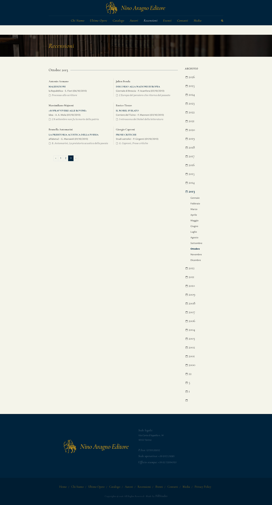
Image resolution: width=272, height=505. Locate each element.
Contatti (172, 487)
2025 (191, 85)
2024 (191, 94)
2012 (191, 268)
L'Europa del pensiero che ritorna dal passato (144, 95)
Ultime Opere (96, 487)
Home (63, 487)
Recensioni (144, 487)
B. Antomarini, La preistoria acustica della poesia (79, 143)
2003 (191, 338)
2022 (191, 112)
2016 (191, 165)
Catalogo (114, 487)
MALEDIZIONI (57, 86)
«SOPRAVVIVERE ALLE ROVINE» (68, 110)
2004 (191, 329)
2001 (191, 356)
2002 (191, 347)
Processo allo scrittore (64, 95)
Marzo (193, 209)
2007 (191, 312)
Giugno (194, 226)
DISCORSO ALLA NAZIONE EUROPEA (138, 86)
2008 (191, 303)
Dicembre (195, 260)
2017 (191, 156)
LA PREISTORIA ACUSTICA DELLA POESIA (73, 134)
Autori (129, 487)
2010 (191, 285)
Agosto (194, 237)
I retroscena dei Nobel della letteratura (141, 119)
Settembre (196, 243)
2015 (191, 173)
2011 (191, 277)
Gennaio (195, 197)
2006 (191, 321)
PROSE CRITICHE (126, 134)
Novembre (196, 254)
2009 (191, 294)
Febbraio (195, 203)
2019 (191, 138)
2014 (191, 182)
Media (186, 487)
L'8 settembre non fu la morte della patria (75, 119)
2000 (191, 365)
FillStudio (161, 496)
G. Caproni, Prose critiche (133, 143)
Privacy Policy (203, 487)
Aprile (193, 214)
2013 (191, 191)
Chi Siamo (77, 487)
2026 (191, 77)
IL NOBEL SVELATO (127, 110)
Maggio (194, 220)
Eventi (159, 487)
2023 (191, 103)
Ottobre (195, 248)
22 (189, 373)
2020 (191, 129)
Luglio (193, 231)
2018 (191, 147)
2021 (191, 121)
